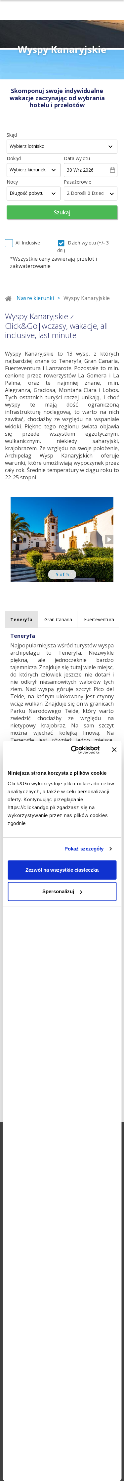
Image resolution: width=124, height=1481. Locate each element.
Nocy (12, 182)
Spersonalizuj (58, 891)
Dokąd (14, 158)
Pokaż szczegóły (84, 848)
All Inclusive (28, 243)
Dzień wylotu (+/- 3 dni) (83, 246)
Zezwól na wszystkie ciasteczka (62, 870)
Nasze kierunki (35, 298)
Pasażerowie (77, 182)
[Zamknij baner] (114, 749)
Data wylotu (77, 158)
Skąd (12, 135)
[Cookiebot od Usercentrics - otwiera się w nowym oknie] (74, 750)
